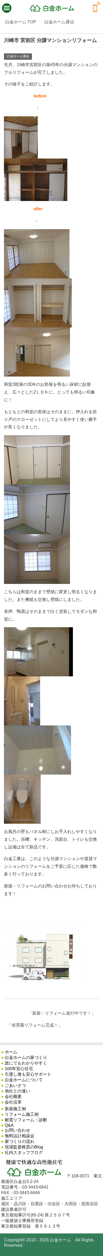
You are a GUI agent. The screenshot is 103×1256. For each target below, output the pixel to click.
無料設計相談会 (19, 1136)
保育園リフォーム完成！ (35, 1025)
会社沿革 (13, 1102)
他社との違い (17, 1091)
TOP (20, 22)
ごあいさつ (15, 1085)
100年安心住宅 (19, 1068)
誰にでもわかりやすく (26, 1063)
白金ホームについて (24, 1080)
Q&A (9, 1125)
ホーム (11, 1052)
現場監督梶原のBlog (24, 1147)
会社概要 (13, 1096)
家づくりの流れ (19, 1141)
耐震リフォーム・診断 (26, 1120)
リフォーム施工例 (22, 1114)
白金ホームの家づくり (26, 1057)
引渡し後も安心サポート (28, 1074)
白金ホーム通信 (18, 56)
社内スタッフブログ (24, 1152)
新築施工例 (15, 1109)
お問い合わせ (17, 1130)
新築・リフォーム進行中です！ (61, 1013)
